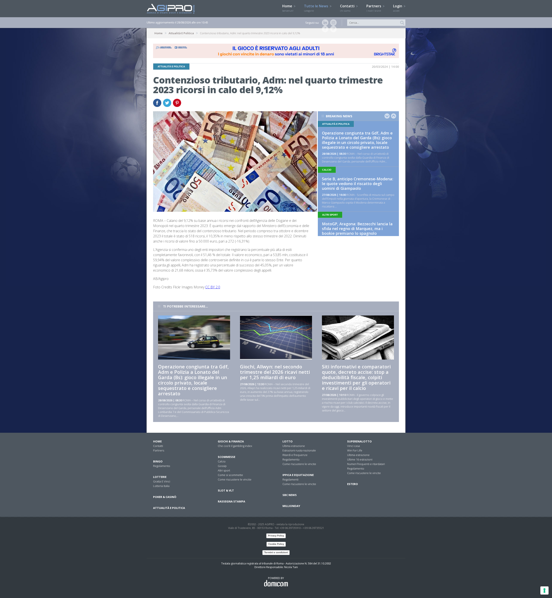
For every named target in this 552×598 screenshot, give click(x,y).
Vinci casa (353, 446)
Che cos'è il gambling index (235, 446)
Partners (374, 8)
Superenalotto (359, 441)
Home (287, 8)
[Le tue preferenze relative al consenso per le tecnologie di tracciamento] (544, 590)
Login (398, 8)
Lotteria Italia (161, 486)
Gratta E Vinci (161, 481)
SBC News (289, 495)
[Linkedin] (324, 22)
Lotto (287, 441)
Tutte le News (316, 8)
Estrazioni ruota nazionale (299, 450)
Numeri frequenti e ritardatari (366, 464)
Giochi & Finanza (231, 441)
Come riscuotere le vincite (234, 479)
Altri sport (224, 470)
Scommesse (226, 457)
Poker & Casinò (164, 497)
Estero (352, 484)
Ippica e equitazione (298, 475)
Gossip (222, 466)
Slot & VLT (226, 490)
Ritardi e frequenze (294, 455)
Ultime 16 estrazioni (359, 459)
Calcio (222, 461)
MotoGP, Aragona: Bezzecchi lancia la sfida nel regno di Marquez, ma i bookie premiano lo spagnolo (357, 228)
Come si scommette (230, 475)
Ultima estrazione (293, 446)
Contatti (347, 8)
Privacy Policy (276, 535)
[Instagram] (332, 22)
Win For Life (354, 450)
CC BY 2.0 (212, 287)
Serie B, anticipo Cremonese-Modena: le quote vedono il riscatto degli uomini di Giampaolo (357, 183)
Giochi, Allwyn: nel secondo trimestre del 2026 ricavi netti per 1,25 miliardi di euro (275, 371)
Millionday (291, 506)
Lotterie (159, 477)
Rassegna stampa (231, 501)
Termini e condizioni (276, 552)
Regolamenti (290, 479)
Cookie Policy (276, 543)
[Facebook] (324, 29)
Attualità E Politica (181, 33)
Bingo (158, 461)
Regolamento (161, 466)
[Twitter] (332, 29)
